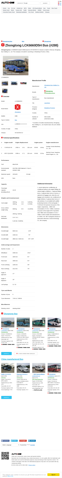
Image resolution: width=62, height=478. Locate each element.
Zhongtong (47, 41)
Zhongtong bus (4, 332)
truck (48, 8)
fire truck (31, 12)
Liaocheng (47, 103)
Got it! (53, 475)
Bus (23, 41)
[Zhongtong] (22, 107)
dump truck (6, 10)
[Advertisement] (31, 26)
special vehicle (32, 10)
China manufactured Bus (12, 359)
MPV (25, 8)
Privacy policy (31, 465)
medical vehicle (39, 12)
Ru (60, 4)
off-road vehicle (37, 8)
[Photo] (15, 65)
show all (6, 353)
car (9, 8)
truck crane (46, 10)
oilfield (39, 10)
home (4, 8)
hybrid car (19, 8)
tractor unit (19, 10)
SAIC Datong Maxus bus (37, 379)
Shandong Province (49, 108)
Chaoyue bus (20, 377)
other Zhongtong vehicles (26, 353)
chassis (47, 12)
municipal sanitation (21, 12)
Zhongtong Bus (7, 41)
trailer (25, 10)
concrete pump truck (9, 12)
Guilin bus (3, 377)
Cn (60, 3)
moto (29, 8)
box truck (54, 8)
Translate (32, 445)
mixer (12, 10)
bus (44, 8)
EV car (13, 8)
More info (10, 476)
